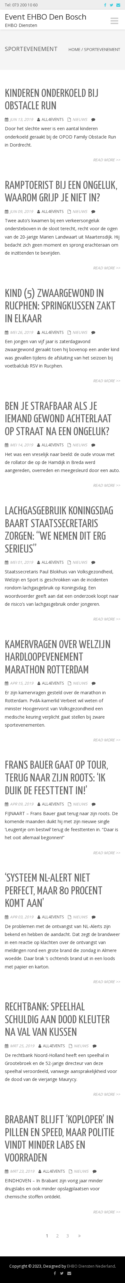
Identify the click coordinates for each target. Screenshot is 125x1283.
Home (74, 49)
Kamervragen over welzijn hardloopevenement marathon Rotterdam (58, 658)
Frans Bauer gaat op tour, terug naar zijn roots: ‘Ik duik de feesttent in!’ (56, 778)
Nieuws (79, 119)
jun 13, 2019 (21, 119)
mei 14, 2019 (21, 445)
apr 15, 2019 (21, 683)
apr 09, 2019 (21, 804)
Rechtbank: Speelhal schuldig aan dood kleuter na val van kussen (57, 1020)
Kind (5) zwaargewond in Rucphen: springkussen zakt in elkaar (60, 307)
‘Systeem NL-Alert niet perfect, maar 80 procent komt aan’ (54, 891)
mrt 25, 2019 (22, 1046)
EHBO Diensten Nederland (91, 1266)
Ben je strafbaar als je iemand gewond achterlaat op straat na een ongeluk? (58, 419)
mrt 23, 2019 (22, 1171)
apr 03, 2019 (21, 917)
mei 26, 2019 (21, 332)
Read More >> (106, 160)
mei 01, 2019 (21, 562)
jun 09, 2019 (21, 211)
